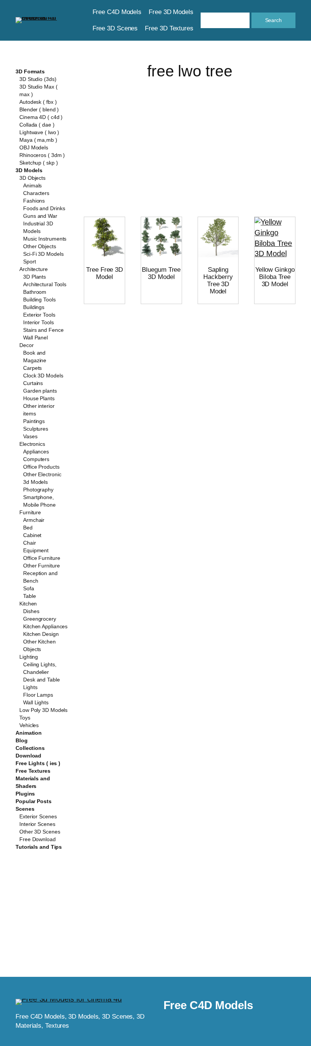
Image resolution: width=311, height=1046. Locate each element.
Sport (29, 261)
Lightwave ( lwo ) (39, 132)
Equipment (36, 550)
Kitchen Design (41, 634)
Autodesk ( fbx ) (38, 102)
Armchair (33, 520)
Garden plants (40, 391)
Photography (38, 490)
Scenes (25, 809)
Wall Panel (35, 337)
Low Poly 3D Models (43, 710)
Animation (29, 733)
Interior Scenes (37, 824)
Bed (28, 528)
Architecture (33, 269)
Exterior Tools (39, 315)
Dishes (31, 611)
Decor (26, 345)
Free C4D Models (208, 1005)
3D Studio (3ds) (38, 79)
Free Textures (33, 771)
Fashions (34, 201)
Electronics (32, 444)
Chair (29, 543)
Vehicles (29, 725)
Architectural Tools (44, 284)
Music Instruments (44, 239)
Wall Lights (36, 702)
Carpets (32, 368)
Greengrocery (39, 619)
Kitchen (28, 604)
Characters (36, 193)
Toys (24, 718)
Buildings (33, 307)
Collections (30, 748)
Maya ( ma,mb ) (38, 140)
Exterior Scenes (38, 816)
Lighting (28, 657)
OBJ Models (33, 147)
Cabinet (32, 535)
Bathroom (34, 292)
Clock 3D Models (43, 375)
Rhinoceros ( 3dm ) (42, 155)
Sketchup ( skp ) (38, 163)
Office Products (41, 467)
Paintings (34, 421)
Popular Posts (34, 801)
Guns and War (40, 216)
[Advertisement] (189, 140)
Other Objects (39, 246)
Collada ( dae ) (37, 125)
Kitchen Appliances (45, 626)
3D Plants (34, 277)
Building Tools (39, 299)
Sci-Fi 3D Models (43, 254)
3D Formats (30, 71)
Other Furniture (41, 566)
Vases (30, 436)
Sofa (28, 588)
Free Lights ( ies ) (38, 763)
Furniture (30, 512)
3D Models (29, 170)
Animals (32, 185)
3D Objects (32, 178)
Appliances (36, 452)
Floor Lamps (38, 695)
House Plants (39, 398)
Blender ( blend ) (39, 109)
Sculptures (35, 429)
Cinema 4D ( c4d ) (41, 117)
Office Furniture (41, 558)
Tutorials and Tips (39, 847)
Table (29, 596)
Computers (36, 459)
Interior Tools (38, 322)
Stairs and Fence (43, 330)
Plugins (25, 794)
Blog (22, 740)
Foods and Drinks (44, 208)
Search (273, 20)
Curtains (33, 383)
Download (28, 756)
